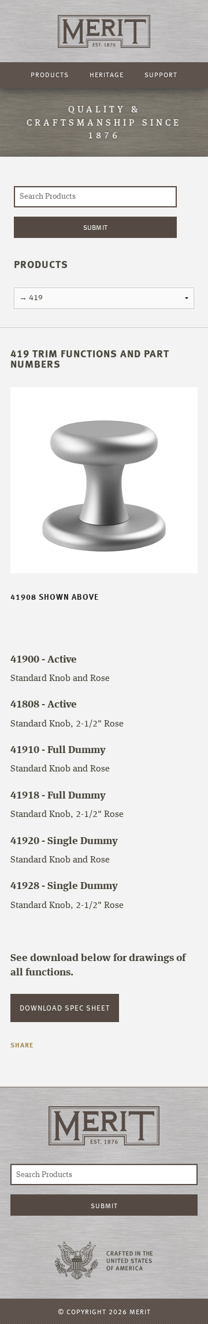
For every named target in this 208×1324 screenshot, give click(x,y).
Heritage (107, 74)
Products (50, 74)
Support (160, 74)
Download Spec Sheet (65, 1007)
